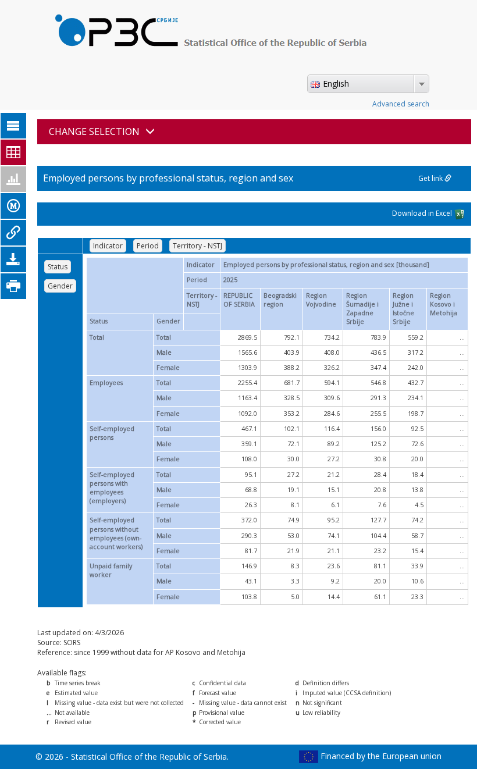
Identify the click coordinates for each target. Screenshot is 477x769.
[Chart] (13, 179)
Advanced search (400, 104)
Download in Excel (423, 213)
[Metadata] (13, 206)
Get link (431, 178)
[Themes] (13, 125)
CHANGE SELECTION (94, 131)
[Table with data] (13, 152)
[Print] (13, 286)
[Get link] (13, 232)
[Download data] (13, 259)
